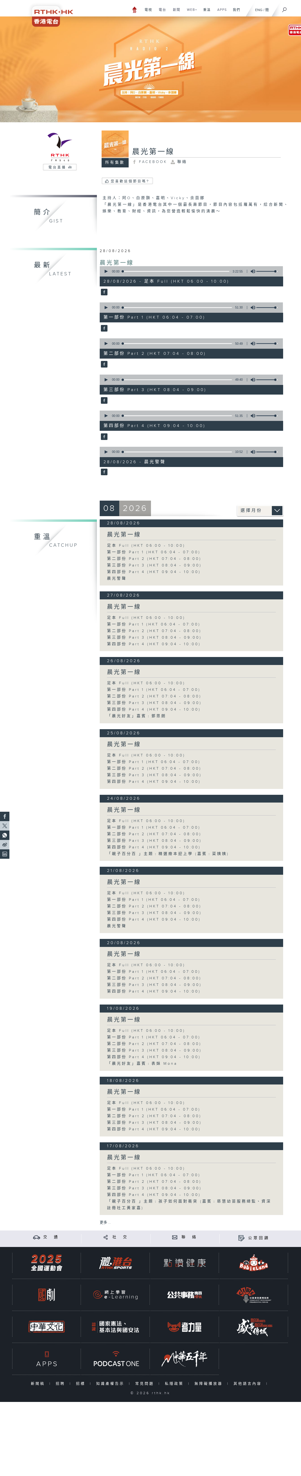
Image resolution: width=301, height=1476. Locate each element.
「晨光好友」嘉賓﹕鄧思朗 (136, 716)
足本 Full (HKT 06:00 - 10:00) (146, 545)
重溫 (205, 12)
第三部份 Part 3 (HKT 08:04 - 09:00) (154, 565)
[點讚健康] (184, 1263)
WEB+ (190, 12)
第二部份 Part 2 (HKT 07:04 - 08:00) (154, 559)
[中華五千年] (184, 1359)
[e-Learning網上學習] (115, 1295)
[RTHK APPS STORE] (46, 1359)
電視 (146, 12)
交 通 (51, 1237)
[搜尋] (284, 8)
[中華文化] (46, 1327)
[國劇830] (46, 1295)
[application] (189, 271)
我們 (234, 12)
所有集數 (115, 162)
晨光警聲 (117, 578)
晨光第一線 (117, 263)
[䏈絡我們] (175, 1237)
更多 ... (105, 1222)
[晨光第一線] (103, 292)
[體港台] (115, 1263)
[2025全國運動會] (46, 1263)
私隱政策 (175, 1384)
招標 (81, 1384)
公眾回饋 (259, 1238)
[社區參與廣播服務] (254, 1295)
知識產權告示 (111, 1384)
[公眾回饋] (241, 1238)
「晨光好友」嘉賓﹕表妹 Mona (142, 1063)
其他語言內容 (249, 1384)
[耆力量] (184, 1327)
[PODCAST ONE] (115, 1359)
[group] (251, 271)
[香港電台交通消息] (36, 1237)
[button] (106, 271)
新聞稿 (39, 1384)
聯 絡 (190, 1237)
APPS (220, 12)
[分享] (106, 1237)
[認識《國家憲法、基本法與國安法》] (115, 1327)
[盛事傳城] (254, 1327)
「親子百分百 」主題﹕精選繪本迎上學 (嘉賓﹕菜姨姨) (168, 854)
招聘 (61, 1384)
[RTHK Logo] (49, 13)
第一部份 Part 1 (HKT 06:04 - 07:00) (154, 552)
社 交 (120, 1237)
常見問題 (145, 1384)
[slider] (266, 271)
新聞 (174, 12)
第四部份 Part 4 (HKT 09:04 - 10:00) (154, 572)
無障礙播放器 (209, 1384)
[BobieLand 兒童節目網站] (254, 1263)
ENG (258, 10)
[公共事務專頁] (184, 1295)
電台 (160, 12)
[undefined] (135, 10)
